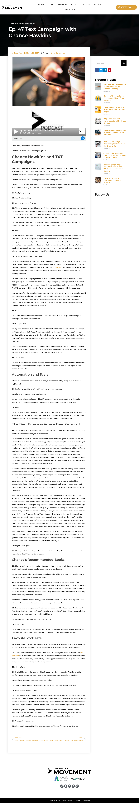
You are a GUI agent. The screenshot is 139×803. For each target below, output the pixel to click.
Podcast (85, 5)
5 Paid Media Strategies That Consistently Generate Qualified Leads (115, 155)
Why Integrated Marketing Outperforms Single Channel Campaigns (114, 86)
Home (41, 5)
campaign (58, 267)
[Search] (124, 63)
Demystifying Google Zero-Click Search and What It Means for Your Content (113, 168)
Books (97, 5)
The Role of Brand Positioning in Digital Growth (112, 180)
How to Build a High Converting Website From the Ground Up (114, 144)
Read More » (106, 91)
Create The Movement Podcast (22, 23)
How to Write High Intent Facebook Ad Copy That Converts (113, 98)
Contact (68, 10)
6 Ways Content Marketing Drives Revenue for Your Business (114, 132)
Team (51, 5)
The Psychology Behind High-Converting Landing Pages (114, 109)
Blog (73, 5)
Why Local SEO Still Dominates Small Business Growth (114, 121)
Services (62, 5)
